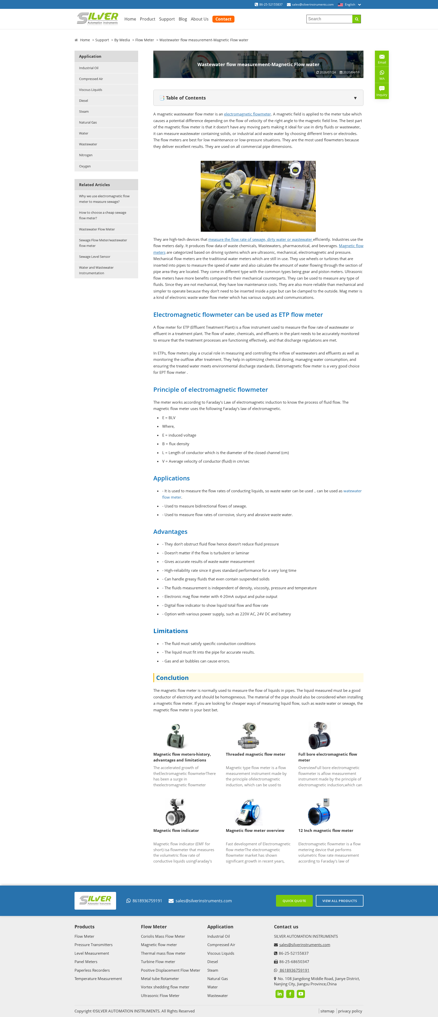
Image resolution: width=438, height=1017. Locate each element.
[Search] (356, 19)
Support (167, 19)
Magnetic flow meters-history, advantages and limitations (182, 757)
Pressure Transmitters (94, 944)
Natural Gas (88, 122)
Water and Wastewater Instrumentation (96, 270)
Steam (84, 111)
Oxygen (85, 166)
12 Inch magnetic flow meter (325, 830)
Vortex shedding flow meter (165, 986)
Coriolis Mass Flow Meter (163, 936)
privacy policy (350, 1010)
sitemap (327, 1010)
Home (130, 19)
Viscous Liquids (90, 89)
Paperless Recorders (92, 970)
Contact (223, 19)
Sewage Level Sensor (94, 256)
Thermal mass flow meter (163, 953)
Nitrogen (86, 155)
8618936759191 (147, 901)
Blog (183, 19)
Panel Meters (86, 961)
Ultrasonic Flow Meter (160, 995)
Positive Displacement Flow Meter (170, 970)
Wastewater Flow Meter (97, 229)
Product (147, 19)
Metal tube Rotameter (160, 978)
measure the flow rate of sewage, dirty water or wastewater (260, 239)
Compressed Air (91, 78)
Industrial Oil (88, 68)
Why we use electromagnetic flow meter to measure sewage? (104, 199)
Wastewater (88, 144)
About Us (200, 19)
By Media (122, 39)
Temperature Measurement (98, 978)
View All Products (339, 900)
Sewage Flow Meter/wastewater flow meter (103, 243)
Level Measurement (92, 953)
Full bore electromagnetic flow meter (327, 757)
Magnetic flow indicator (176, 830)
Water (83, 133)
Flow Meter (144, 39)
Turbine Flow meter (158, 961)
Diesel (83, 100)
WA (380, 79)
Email (380, 60)
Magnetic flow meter (159, 944)
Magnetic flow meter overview (255, 830)
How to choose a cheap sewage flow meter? (102, 215)
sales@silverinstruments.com (313, 4)
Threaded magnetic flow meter (255, 754)
